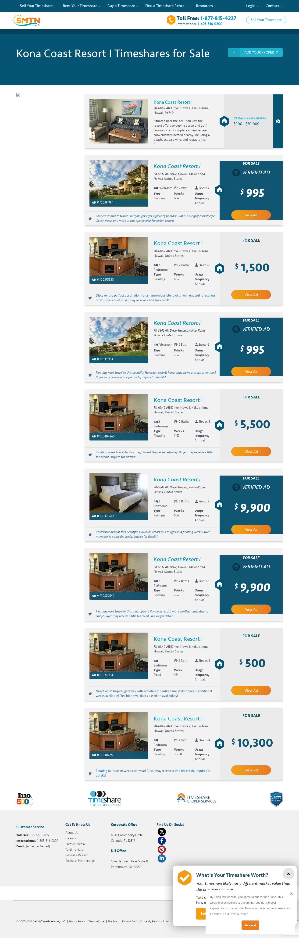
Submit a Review (76, 855)
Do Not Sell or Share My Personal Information (150, 921)
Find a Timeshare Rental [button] (166, 5)
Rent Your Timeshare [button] (80, 5)
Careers (70, 838)
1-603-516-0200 (210, 24)
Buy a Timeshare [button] (121, 5)
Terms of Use (96, 921)
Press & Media (75, 844)
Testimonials (74, 850)
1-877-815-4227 (218, 18)
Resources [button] (205, 5)
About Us (71, 833)
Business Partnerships (80, 861)
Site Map (113, 921)
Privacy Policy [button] (239, 914)
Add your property (261, 52)
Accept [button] (250, 925)
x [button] (291, 893)
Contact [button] (273, 5)
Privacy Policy (77, 921)
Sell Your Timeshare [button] (36, 5)
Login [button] (251, 5)
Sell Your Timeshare (266, 20)
